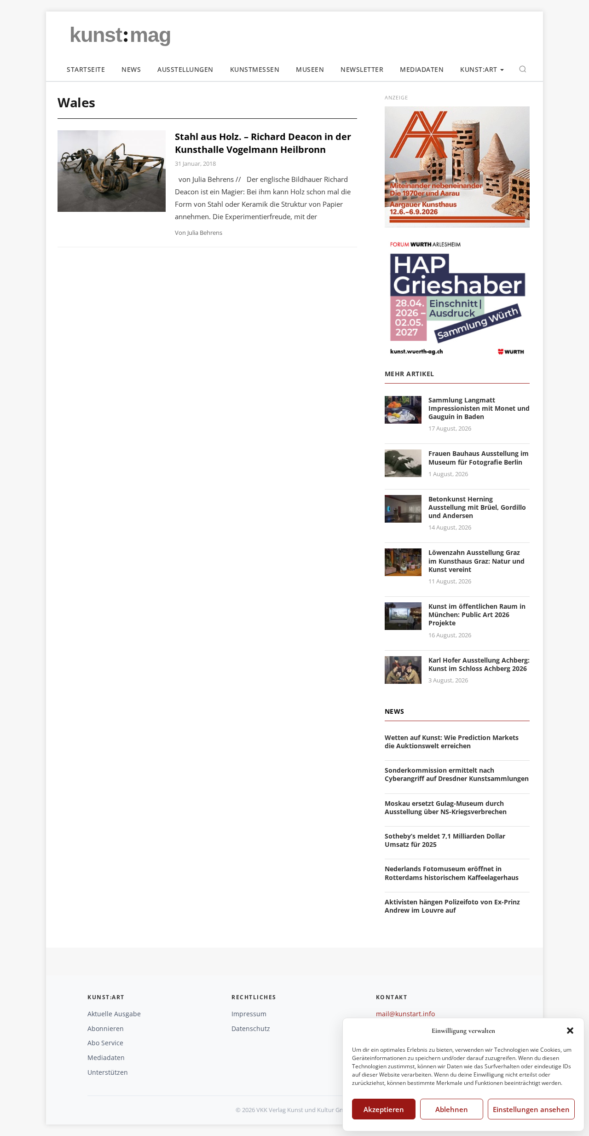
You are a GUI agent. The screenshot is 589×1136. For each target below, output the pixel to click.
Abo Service (105, 1042)
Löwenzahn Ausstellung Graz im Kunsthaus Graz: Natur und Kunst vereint (476, 560)
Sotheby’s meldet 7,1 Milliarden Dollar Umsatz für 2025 (445, 840)
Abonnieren (105, 1028)
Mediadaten (422, 69)
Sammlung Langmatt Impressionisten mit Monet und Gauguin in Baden (479, 408)
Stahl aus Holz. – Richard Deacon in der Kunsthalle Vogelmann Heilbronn (263, 143)
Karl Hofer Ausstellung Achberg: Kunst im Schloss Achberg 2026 (479, 664)
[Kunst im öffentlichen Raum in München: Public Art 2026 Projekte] (403, 624)
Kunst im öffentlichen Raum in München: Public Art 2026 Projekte (476, 614)
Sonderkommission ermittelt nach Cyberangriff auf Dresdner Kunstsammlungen (457, 774)
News (131, 69)
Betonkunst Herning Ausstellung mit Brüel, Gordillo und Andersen (477, 507)
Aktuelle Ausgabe (114, 1013)
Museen (310, 69)
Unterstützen (107, 1072)
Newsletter (362, 69)
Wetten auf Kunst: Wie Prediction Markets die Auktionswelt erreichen (452, 741)
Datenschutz (250, 1028)
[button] (570, 1030)
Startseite (86, 69)
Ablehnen (451, 1109)
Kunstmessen (255, 69)
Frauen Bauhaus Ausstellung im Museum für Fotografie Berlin (478, 457)
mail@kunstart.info (405, 1013)
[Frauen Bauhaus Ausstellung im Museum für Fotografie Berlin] (403, 471)
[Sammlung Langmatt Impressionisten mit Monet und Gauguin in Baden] (403, 418)
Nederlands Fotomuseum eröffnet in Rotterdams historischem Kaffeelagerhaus (452, 872)
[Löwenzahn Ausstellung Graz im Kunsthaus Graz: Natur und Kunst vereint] (403, 570)
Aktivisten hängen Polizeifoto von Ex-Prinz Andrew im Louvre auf (452, 906)
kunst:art (478, 69)
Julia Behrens (204, 232)
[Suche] (523, 69)
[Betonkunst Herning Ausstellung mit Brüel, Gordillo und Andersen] (403, 517)
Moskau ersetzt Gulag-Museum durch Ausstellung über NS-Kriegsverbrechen (446, 807)
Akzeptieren (384, 1109)
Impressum (248, 1013)
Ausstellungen (185, 69)
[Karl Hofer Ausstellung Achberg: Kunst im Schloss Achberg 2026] (403, 678)
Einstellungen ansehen (531, 1109)
